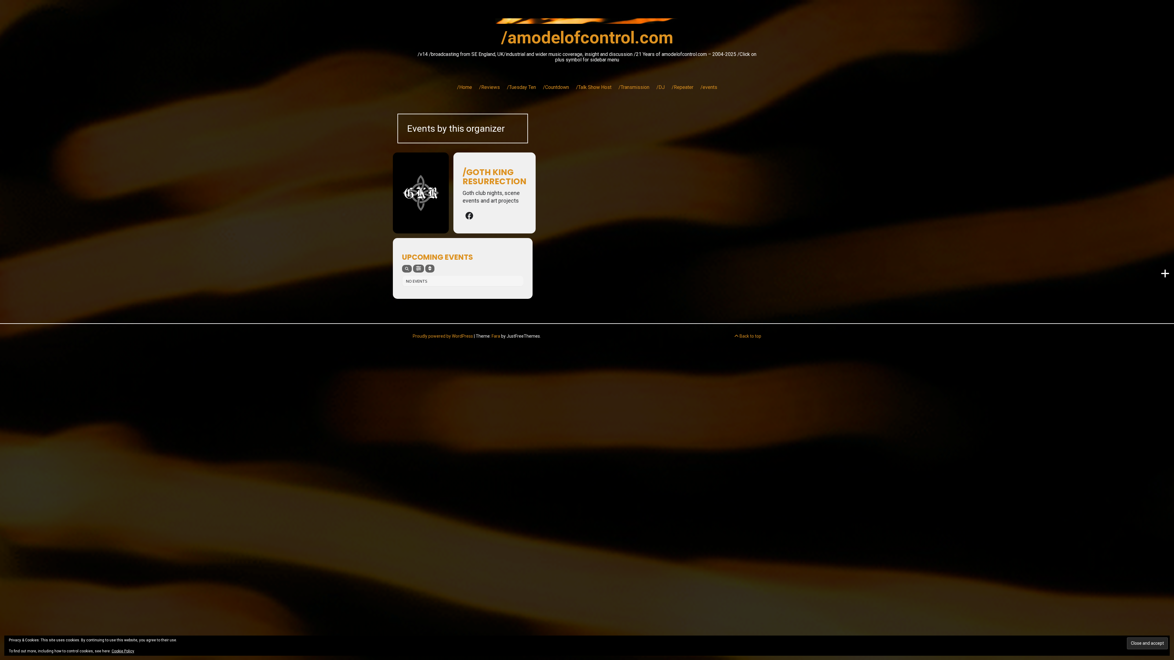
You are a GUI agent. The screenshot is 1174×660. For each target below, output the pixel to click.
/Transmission (633, 87)
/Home (464, 87)
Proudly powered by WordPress (443, 336)
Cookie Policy (123, 651)
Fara (496, 336)
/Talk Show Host (593, 87)
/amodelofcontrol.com (587, 38)
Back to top (750, 336)
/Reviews (489, 87)
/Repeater (682, 87)
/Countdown (556, 87)
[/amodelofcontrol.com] (587, 22)
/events (708, 87)
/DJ (660, 87)
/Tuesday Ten (521, 87)
